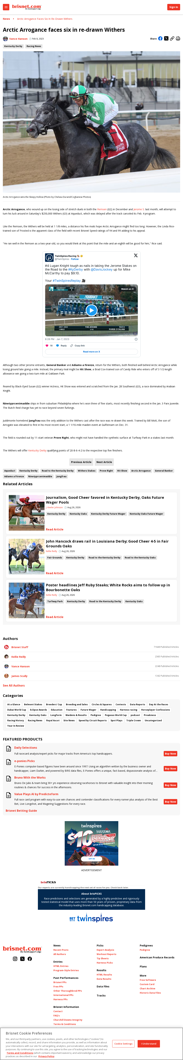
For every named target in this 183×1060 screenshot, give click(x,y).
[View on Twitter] (136, 257)
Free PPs (58, 986)
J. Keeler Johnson (54, 507)
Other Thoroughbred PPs (67, 991)
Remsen (102, 209)
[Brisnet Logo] (26, 7)
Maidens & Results (76, 715)
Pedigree (96, 715)
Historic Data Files (150, 992)
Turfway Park (55, 601)
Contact (58, 1011)
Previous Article (81, 462)
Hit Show (122, 470)
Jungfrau (61, 476)
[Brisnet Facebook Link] (30, 959)
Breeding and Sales (77, 704)
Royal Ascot (53, 720)
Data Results (104, 979)
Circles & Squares (102, 704)
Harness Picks (105, 962)
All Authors (59, 954)
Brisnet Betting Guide (21, 811)
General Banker (164, 470)
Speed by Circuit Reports (93, 720)
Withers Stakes (86, 470)
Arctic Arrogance (141, 470)
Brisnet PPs (59, 982)
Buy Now (170, 753)
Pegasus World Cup (116, 715)
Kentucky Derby (13, 46)
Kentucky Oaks (78, 513)
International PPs (63, 995)
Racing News (34, 46)
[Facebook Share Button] (160, 38)
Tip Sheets (103, 958)
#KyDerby (75, 269)
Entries (58, 961)
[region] (91, 1044)
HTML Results (104, 974)
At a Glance (13, 704)
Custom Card (147, 984)
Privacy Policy (46, 1056)
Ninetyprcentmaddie (40, 476)
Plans (143, 966)
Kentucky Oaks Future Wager (146, 513)
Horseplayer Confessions (155, 709)
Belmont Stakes (33, 704)
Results (101, 970)
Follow (75, 259)
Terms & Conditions (64, 1024)
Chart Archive (147, 988)
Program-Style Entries (66, 970)
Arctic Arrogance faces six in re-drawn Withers (44, 18)
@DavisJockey (102, 269)
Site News (69, 720)
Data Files (103, 986)
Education (56, 709)
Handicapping (108, 709)
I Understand (149, 1043)
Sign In (173, 7)
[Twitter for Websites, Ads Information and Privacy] (136, 339)
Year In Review (15, 725)
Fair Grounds (54, 557)
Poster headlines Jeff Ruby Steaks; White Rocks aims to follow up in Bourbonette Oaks (108, 587)
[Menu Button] (6, 7)
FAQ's (56, 1015)
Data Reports (137, 704)
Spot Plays (116, 720)
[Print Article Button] (178, 38)
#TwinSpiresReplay (67, 280)
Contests (121, 704)
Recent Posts (60, 950)
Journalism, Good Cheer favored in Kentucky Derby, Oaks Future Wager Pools (105, 500)
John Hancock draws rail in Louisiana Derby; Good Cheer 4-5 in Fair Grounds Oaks (107, 543)
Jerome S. (139, 209)
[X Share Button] (166, 38)
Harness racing (128, 709)
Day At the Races (158, 704)
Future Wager (88, 709)
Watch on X (127, 289)
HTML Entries (60, 966)
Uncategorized (153, 720)
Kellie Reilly (51, 551)
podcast (135, 715)
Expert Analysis (105, 950)
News (6, 18)
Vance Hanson (18, 38)
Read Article (54, 529)
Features (71, 709)
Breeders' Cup (54, 704)
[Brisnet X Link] (22, 959)
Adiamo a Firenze (14, 476)
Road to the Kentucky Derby (58, 470)
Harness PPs (60, 999)
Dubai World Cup (16, 709)
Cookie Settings (123, 1043)
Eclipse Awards (38, 709)
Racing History (15, 720)
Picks (100, 945)
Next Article (104, 462)
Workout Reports (106, 954)
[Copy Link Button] (172, 38)
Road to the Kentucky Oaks (140, 557)
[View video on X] (92, 310)
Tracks (101, 995)
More (143, 975)
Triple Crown (133, 720)
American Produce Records (157, 957)
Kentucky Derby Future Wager (108, 513)
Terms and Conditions (20, 1052)
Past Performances (65, 978)
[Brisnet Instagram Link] (15, 959)
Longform (56, 715)
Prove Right (106, 470)
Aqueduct (9, 470)
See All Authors (14, 685)
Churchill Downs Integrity (67, 1020)
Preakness (150, 715)
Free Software (148, 980)
